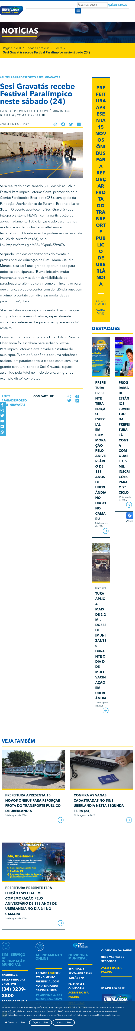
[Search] (111, 5)
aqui (51, 973)
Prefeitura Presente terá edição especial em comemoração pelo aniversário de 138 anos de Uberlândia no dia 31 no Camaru (100, 451)
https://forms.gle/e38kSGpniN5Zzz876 (35, 245)
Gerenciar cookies (16, 1023)
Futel (6, 77)
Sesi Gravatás (49, 77)
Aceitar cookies (63, 1023)
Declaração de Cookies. (108, 1015)
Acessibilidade (117, 5)
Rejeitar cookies (40, 1023)
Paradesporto (24, 77)
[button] (78, 10)
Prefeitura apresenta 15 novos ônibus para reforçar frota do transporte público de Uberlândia (100, 186)
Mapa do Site (113, 988)
